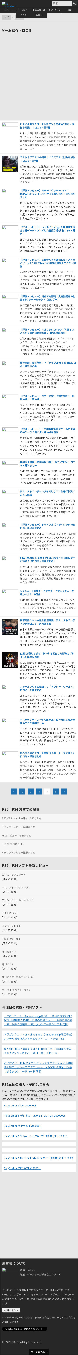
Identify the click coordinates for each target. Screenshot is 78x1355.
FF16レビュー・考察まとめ (16, 835)
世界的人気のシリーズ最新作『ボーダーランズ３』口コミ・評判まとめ (47, 754)
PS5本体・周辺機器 (39, 12)
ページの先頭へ (39, 1351)
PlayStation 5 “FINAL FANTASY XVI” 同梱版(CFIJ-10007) (35, 1136)
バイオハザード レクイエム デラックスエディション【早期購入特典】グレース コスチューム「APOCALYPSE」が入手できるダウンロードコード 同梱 (38, 1067)
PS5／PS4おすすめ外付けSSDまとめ (22, 818)
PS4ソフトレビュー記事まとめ (18, 852)
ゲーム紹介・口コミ (23, 12)
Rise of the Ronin (11, 938)
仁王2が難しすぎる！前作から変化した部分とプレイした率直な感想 (47, 655)
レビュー (8, 9)
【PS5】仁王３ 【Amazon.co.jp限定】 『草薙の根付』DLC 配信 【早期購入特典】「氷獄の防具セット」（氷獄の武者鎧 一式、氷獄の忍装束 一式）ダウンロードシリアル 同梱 (38, 1020)
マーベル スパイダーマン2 (16, 990)
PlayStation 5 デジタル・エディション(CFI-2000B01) (34, 1115)
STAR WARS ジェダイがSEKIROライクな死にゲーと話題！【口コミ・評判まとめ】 (47, 559)
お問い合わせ (11, 1310)
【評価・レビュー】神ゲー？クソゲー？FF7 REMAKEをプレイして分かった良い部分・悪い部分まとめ (47, 194)
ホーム (7, 17)
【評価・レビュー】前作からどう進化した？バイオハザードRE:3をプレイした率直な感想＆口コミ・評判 (48, 263)
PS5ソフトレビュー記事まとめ (18, 826)
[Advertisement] (39, 77)
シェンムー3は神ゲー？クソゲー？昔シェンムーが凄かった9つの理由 (47, 592)
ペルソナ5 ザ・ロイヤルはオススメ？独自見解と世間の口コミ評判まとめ (47, 721)
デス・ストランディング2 (16, 887)
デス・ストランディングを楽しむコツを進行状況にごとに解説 (47, 493)
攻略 (70, 9)
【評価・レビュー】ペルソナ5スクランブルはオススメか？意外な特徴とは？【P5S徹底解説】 (47, 331)
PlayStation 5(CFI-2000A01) (20, 1105)
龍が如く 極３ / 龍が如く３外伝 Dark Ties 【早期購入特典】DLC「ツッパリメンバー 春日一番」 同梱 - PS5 (39, 1051)
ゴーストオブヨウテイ (14, 874)
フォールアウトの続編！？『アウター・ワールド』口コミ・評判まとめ (47, 688)
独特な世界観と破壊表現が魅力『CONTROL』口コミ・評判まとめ (47, 463)
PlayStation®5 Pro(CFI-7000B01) (23, 1126)
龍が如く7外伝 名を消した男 (17, 977)
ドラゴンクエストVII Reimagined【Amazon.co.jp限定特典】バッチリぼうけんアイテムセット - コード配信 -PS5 (39, 1036)
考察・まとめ (55, 9)
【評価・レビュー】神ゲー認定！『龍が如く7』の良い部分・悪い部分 (47, 397)
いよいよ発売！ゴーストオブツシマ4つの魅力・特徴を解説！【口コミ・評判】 (47, 125)
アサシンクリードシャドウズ (17, 900)
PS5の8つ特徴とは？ (13, 843)
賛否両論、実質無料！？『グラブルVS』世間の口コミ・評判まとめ (48, 364)
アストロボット (10, 913)
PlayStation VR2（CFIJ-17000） (22, 1168)
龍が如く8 (7, 964)
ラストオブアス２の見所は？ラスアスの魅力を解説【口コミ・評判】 (47, 158)
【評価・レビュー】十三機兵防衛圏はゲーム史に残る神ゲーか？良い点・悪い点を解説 (47, 430)
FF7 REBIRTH (9, 951)
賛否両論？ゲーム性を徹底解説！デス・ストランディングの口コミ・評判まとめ (47, 621)
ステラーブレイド (11, 925)
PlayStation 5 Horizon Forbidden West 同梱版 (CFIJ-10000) (38, 1158)
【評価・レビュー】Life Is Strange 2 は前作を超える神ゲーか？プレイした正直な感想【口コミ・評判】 (47, 230)
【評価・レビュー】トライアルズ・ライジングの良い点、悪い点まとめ (47, 526)
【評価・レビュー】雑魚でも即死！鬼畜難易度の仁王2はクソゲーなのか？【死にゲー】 (47, 298)
